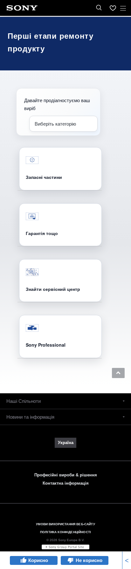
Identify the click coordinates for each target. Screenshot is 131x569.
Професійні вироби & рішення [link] (65, 475)
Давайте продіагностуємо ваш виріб (57, 104)
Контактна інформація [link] (66, 483)
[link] (65, 443)
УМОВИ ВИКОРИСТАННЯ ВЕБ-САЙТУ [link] (65, 524)
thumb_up (23, 560)
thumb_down (70, 560)
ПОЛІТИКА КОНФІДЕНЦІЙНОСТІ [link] (65, 532)
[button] (118, 373)
